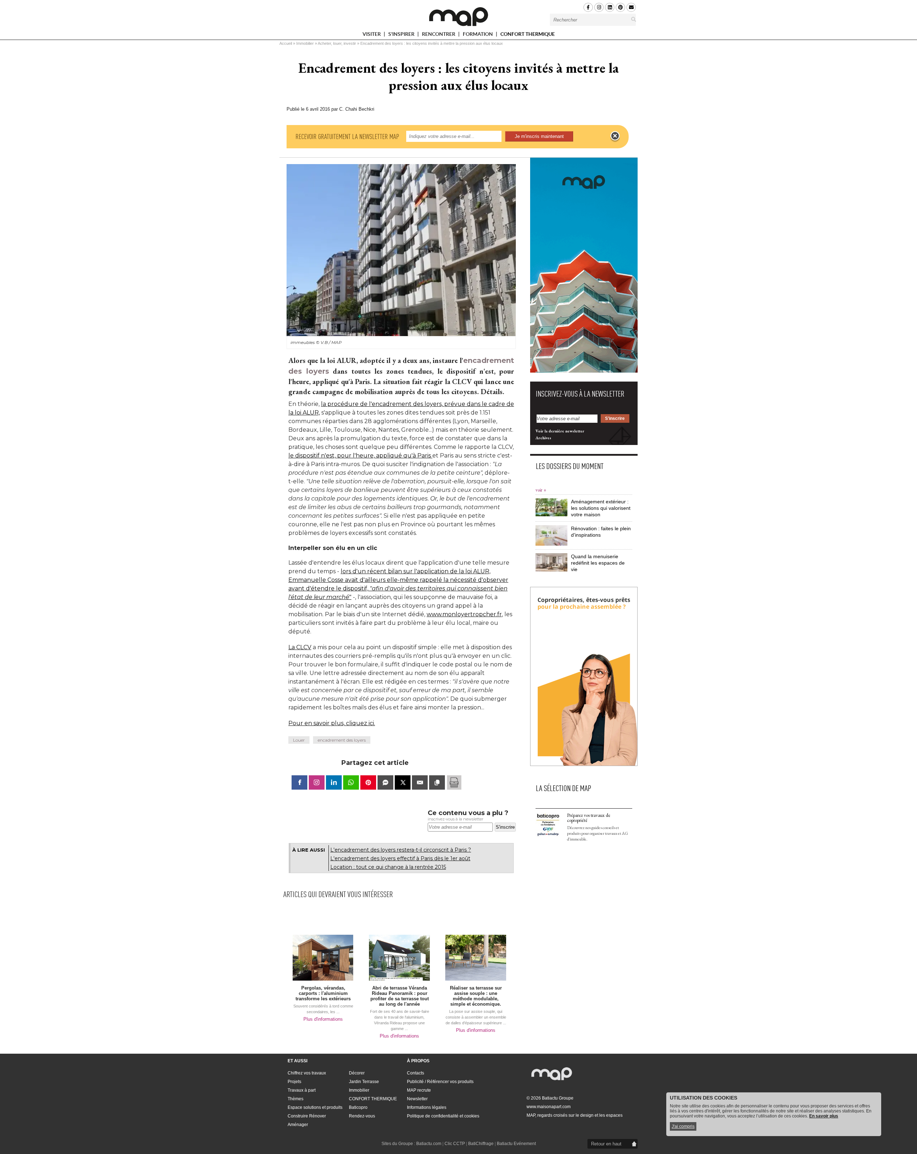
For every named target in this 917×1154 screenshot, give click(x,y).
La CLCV (299, 647)
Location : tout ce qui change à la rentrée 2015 (388, 867)
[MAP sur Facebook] (588, 7)
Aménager (298, 1124)
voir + (541, 490)
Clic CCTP (455, 1143)
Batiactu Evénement (516, 1143)
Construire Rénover (307, 1116)
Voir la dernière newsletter (560, 431)
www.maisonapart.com (549, 1106)
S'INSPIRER (402, 35)
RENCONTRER (439, 35)
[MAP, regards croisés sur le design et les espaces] (458, 16)
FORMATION (478, 35)
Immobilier (305, 43)
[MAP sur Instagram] (599, 7)
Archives (543, 437)
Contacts (415, 1073)
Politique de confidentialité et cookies (443, 1116)
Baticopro (358, 1107)
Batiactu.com (428, 1143)
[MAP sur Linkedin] (609, 7)
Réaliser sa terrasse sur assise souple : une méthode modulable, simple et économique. (476, 996)
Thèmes (295, 1098)
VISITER (372, 35)
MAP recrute (419, 1090)
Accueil (285, 43)
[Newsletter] (631, 7)
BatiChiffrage (481, 1143)
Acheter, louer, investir (337, 43)
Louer (299, 740)
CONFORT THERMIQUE (527, 34)
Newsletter (417, 1098)
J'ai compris (683, 1126)
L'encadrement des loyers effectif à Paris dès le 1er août (400, 858)
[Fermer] (615, 136)
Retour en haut (606, 1143)
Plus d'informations (323, 1019)
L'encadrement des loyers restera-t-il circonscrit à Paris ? (400, 850)
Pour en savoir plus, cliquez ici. (331, 723)
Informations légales (426, 1107)
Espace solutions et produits (315, 1107)
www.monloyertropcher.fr (464, 614)
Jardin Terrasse (364, 1081)
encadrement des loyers (342, 740)
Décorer (357, 1073)
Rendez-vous (362, 1116)
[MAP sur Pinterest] (620, 7)
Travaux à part (302, 1090)
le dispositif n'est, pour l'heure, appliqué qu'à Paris (360, 455)
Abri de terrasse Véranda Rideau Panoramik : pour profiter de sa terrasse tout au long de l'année (399, 996)
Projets (294, 1081)
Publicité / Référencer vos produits (440, 1081)
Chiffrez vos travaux (307, 1073)
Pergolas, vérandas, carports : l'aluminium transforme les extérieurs (323, 993)
